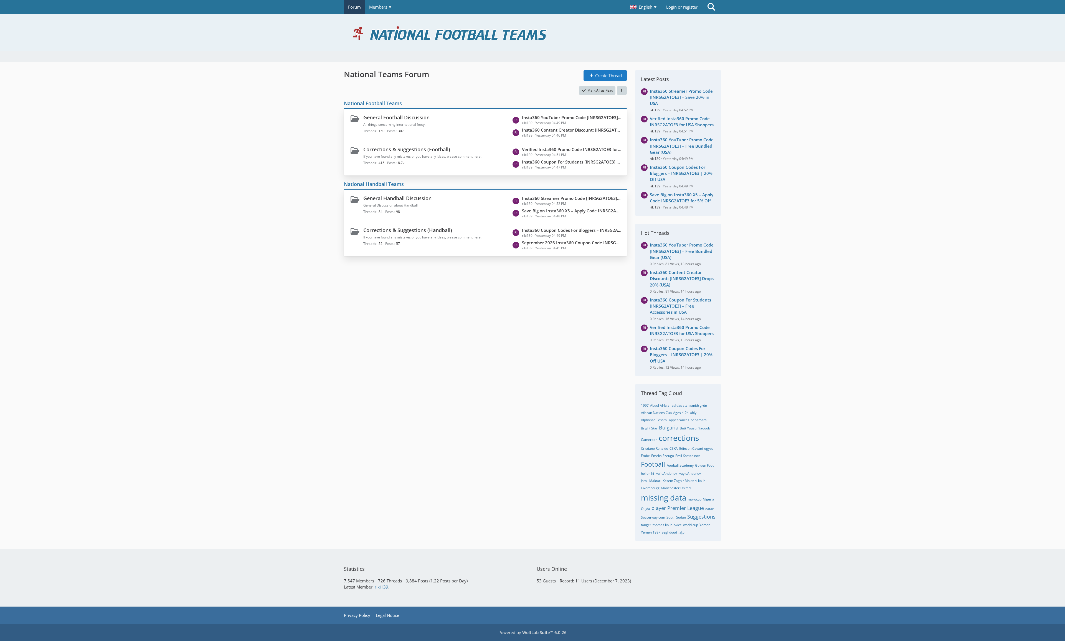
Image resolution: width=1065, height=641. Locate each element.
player (658, 508)
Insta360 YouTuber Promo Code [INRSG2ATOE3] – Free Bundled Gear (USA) (571, 117)
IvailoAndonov (666, 473)
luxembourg (650, 488)
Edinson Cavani (691, 448)
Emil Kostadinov (687, 455)
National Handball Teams (374, 184)
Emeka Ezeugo (662, 455)
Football (653, 464)
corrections (679, 438)
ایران (681, 532)
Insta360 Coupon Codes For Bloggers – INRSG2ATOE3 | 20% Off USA (571, 230)
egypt (708, 448)
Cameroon (649, 439)
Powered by (532, 632)
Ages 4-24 (681, 412)
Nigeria (708, 499)
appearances (679, 420)
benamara (699, 420)
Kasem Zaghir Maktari (680, 480)
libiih (701, 480)
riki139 (655, 110)
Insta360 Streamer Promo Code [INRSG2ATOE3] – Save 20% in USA (571, 198)
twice (678, 524)
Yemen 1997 (650, 532)
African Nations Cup (656, 412)
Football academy (680, 465)
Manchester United (676, 488)
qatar (709, 508)
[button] (644, 7)
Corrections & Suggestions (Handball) (407, 230)
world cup (690, 524)
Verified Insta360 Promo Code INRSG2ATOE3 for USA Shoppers (571, 149)
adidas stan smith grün (689, 405)
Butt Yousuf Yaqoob (695, 428)
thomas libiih (662, 524)
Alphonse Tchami (654, 420)
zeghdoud (669, 532)
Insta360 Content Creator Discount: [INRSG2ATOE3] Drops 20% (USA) (571, 130)
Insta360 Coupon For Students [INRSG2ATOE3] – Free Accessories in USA (571, 162)
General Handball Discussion (397, 198)
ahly (693, 412)
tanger (646, 524)
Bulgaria (668, 427)
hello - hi (647, 473)
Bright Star (649, 428)
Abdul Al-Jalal (660, 405)
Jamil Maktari (651, 480)
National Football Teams (373, 103)
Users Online (552, 568)
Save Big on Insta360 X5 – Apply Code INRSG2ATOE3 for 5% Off (571, 210)
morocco (694, 499)
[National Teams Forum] (532, 32)
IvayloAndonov (689, 473)
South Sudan (676, 517)
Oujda (645, 508)
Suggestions (701, 516)
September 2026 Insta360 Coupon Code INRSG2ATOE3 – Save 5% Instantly (571, 242)
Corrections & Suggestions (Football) (406, 149)
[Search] (711, 7)
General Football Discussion (396, 117)
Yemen (704, 524)
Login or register (682, 7)
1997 (645, 405)
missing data (663, 497)
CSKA (674, 448)
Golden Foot (704, 465)
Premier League (685, 508)
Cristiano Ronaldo (654, 448)
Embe (645, 455)
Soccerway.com (653, 517)
